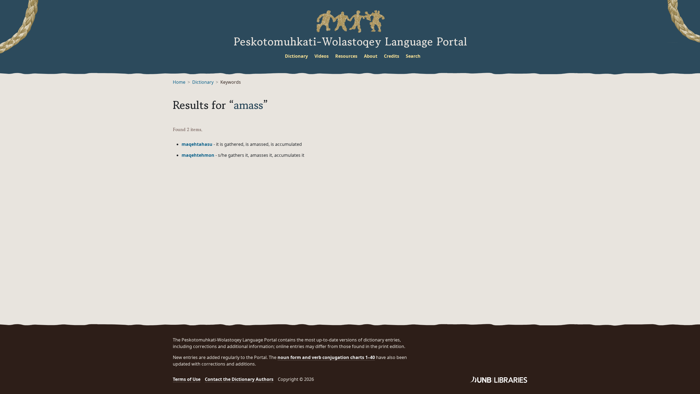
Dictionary (296, 56)
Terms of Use (186, 379)
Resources (346, 56)
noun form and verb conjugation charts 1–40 (326, 357)
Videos (321, 56)
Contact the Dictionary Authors (239, 379)
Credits (391, 56)
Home (179, 82)
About (370, 56)
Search (413, 56)
